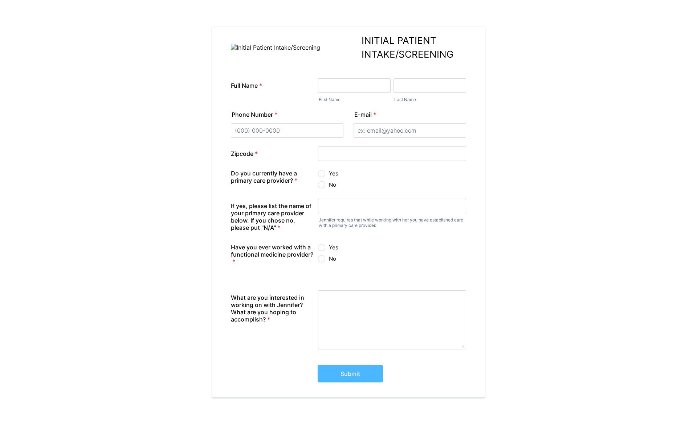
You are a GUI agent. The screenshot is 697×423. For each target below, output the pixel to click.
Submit (350, 373)
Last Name (405, 99)
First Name (330, 99)
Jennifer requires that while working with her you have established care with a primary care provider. (391, 222)
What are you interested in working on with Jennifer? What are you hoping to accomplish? (267, 308)
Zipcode (244, 153)
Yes (333, 173)
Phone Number (254, 114)
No (332, 184)
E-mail (365, 114)
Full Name (246, 85)
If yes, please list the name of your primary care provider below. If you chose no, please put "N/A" (271, 216)
